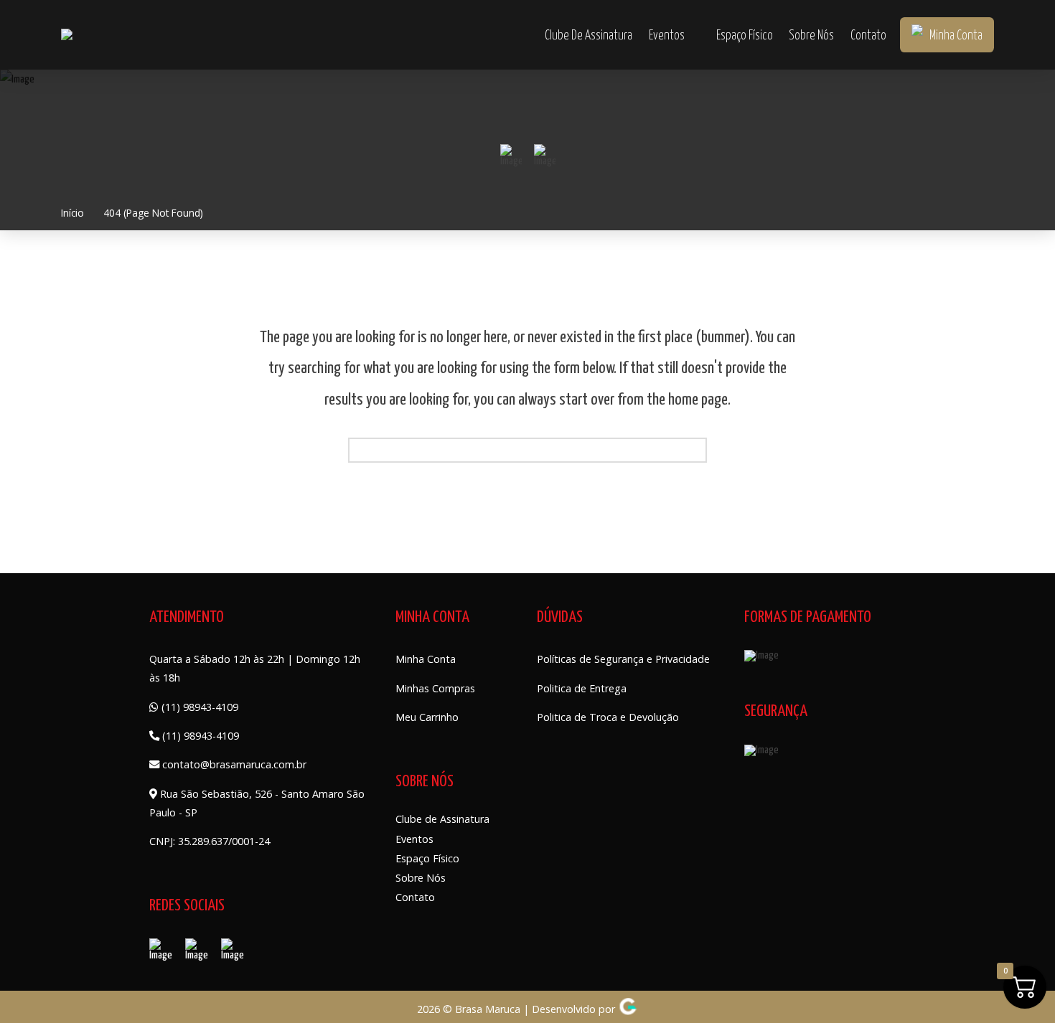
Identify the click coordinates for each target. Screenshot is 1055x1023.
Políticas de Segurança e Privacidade (623, 659)
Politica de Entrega (582, 688)
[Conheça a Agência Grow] (628, 1009)
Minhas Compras (435, 688)
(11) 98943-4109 (198, 707)
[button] (519, 34)
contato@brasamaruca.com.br (232, 764)
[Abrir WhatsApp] (35, 987)
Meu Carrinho (427, 717)
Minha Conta (425, 659)
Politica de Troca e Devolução (608, 717)
